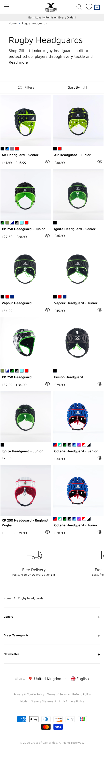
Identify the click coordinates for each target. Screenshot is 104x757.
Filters (29, 87)
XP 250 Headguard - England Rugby (25, 522)
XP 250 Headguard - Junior (23, 229)
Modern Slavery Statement (38, 701)
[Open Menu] (6, 6)
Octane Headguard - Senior (76, 451)
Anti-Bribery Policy (71, 701)
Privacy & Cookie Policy (29, 694)
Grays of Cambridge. (44, 742)
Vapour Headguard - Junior (75, 303)
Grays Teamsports (52, 635)
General (52, 616)
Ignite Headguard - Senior (75, 229)
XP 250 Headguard (16, 377)
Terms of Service (58, 694)
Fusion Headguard (68, 377)
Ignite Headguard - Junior (22, 451)
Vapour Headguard (16, 303)
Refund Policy (81, 694)
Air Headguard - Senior (20, 155)
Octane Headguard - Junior (75, 525)
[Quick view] (47, 161)
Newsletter (52, 654)
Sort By (74, 87)
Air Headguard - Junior (72, 155)
